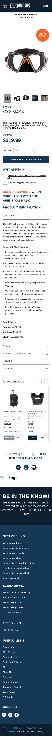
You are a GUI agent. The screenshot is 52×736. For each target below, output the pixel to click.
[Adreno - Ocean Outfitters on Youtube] (16, 715)
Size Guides (9, 652)
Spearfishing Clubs (12, 558)
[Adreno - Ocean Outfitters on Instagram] (10, 715)
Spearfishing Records (13, 553)
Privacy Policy (37, 731)
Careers (7, 677)
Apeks (7, 107)
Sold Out (9, 438)
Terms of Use (23, 731)
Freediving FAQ (10, 630)
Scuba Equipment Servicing (16, 592)
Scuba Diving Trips (12, 602)
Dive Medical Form (12, 612)
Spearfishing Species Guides (17, 573)
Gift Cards (8, 697)
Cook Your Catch (11, 578)
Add (32, 438)
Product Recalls (10, 682)
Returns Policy (10, 657)
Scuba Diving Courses (14, 607)
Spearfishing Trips (12, 543)
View (19, 438)
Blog (5, 667)
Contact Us (8, 647)
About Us (7, 672)
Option (7, 427)
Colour (7, 151)
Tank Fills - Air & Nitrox (14, 597)
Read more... (19, 128)
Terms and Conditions (13, 687)
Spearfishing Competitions (16, 548)
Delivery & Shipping (12, 662)
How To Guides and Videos (16, 568)
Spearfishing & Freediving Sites (18, 563)
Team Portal (9, 692)
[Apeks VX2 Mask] (26, 59)
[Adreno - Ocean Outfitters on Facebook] (4, 715)
